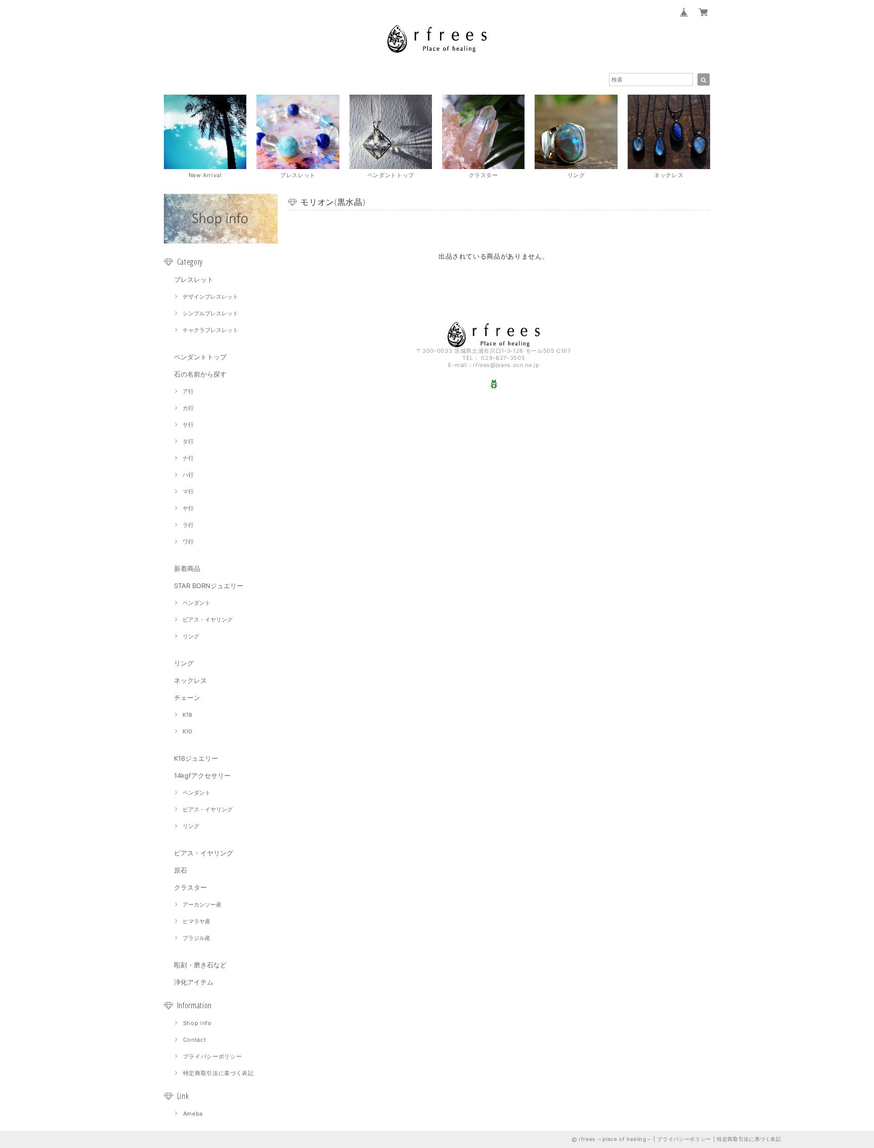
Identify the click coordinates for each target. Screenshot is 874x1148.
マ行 (188, 491)
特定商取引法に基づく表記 (218, 1073)
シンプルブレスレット (210, 313)
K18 (187, 714)
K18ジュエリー (196, 758)
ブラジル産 (196, 937)
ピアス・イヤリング (208, 619)
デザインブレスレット (210, 296)
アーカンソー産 (202, 904)
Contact (194, 1039)
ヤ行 (188, 508)
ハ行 (188, 474)
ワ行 (188, 541)
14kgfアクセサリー (202, 775)
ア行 (188, 391)
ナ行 (188, 458)
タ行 (188, 441)
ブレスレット (193, 279)
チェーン (187, 697)
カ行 (188, 408)
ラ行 (188, 524)
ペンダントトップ (200, 357)
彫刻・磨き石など (200, 965)
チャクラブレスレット (210, 330)
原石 (180, 870)
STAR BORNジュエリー (208, 586)
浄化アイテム (193, 982)
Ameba (193, 1113)
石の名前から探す (200, 374)
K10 (187, 731)
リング (191, 636)
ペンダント (196, 602)
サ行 (188, 424)
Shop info (197, 1023)
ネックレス (190, 680)
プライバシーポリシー (212, 1056)
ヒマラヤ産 (196, 921)
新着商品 (187, 568)
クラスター (190, 887)
